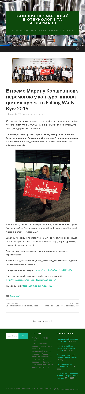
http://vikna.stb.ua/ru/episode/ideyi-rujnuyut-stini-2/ (31, 280)
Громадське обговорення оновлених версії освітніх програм (67, 375)
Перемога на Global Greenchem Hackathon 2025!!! (66, 348)
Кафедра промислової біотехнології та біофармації (42, 19)
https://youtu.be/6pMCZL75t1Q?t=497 (40, 285)
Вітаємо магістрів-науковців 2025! (64, 365)
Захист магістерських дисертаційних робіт (22, 305)
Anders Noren (68, 390)
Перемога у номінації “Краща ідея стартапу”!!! (67, 356)
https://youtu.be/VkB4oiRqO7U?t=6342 (54, 270)
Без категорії (14, 296)
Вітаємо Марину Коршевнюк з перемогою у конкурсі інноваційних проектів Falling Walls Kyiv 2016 (42, 99)
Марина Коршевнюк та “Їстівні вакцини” (62, 304)
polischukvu (14, 114)
